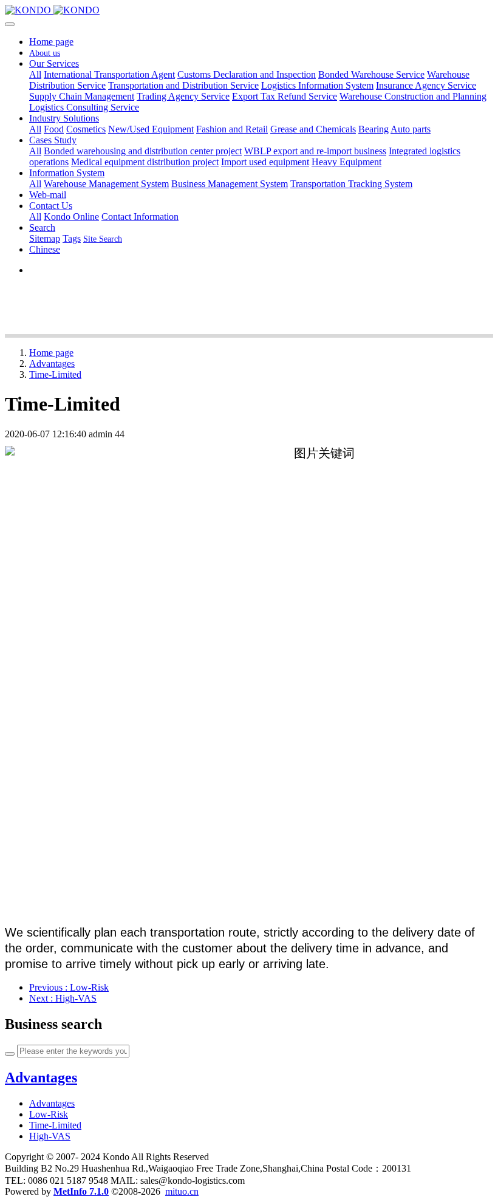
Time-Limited (55, 374)
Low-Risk (48, 1114)
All (35, 74)
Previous (69, 987)
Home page (51, 41)
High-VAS (49, 1136)
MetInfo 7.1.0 (81, 1191)
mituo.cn (182, 1191)
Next (63, 998)
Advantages (52, 363)
